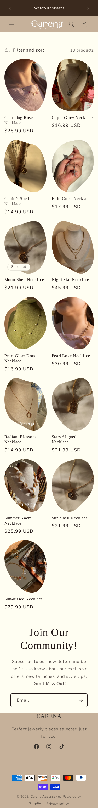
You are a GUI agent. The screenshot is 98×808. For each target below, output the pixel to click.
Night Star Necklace (70, 279)
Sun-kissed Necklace (23, 599)
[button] (11, 24)
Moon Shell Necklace (24, 279)
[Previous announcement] (10, 8)
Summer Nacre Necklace (18, 521)
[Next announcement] (88, 8)
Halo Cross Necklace (71, 198)
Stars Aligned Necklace (64, 439)
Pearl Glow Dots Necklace (19, 358)
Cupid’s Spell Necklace (17, 201)
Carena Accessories (46, 796)
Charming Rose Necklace (18, 120)
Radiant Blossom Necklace (20, 439)
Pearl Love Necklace (71, 355)
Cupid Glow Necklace (72, 117)
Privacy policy (58, 803)
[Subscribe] (80, 700)
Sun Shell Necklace (70, 518)
